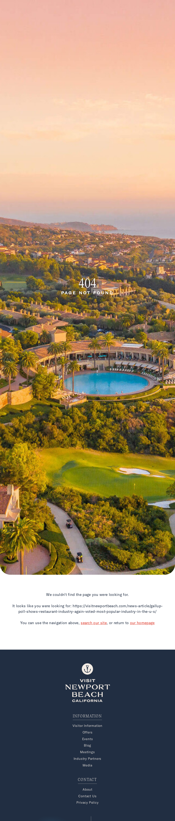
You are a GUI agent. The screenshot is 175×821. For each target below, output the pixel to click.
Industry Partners (88, 759)
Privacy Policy (87, 802)
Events (87, 739)
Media (87, 765)
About (87, 789)
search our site (94, 622)
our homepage (142, 622)
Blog (87, 745)
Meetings (87, 752)
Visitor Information (87, 726)
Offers (88, 732)
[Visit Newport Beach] (87, 701)
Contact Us (87, 796)
